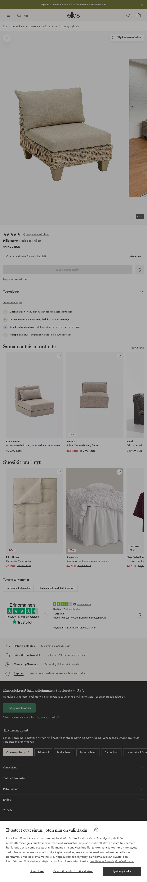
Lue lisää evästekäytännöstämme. (112, 861)
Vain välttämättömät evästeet (73, 871)
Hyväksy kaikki (121, 871)
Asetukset (37, 871)
